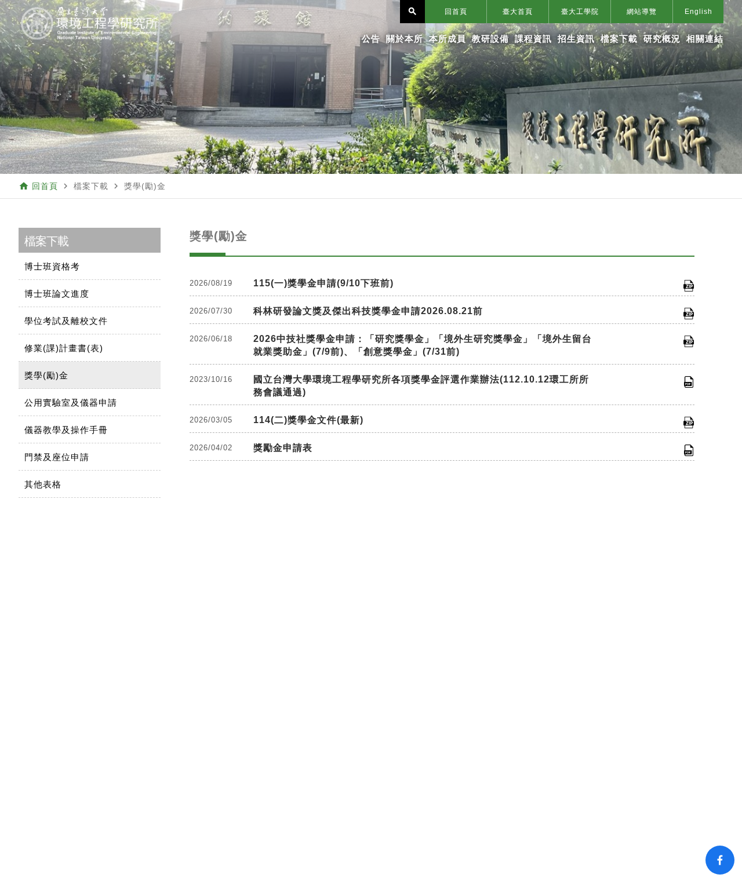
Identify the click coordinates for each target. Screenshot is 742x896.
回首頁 (456, 12)
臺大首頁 (518, 12)
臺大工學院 (580, 12)
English (698, 12)
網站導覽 (642, 12)
